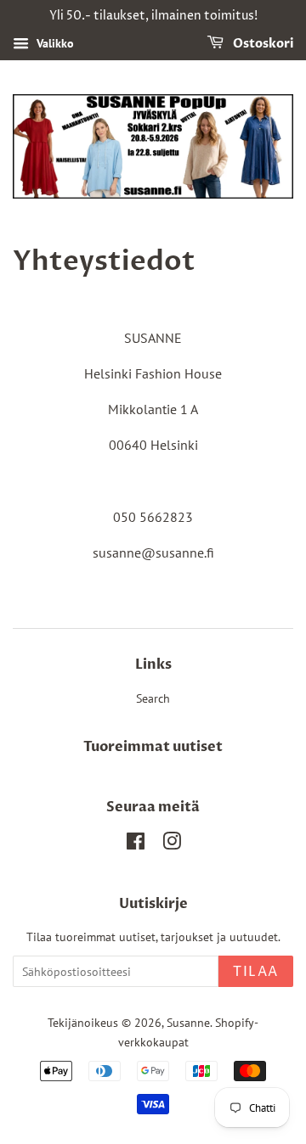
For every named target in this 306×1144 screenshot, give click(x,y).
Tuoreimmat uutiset (153, 746)
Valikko (53, 43)
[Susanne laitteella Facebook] (135, 844)
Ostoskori (261, 44)
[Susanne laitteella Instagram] (171, 844)
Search (153, 698)
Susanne (188, 1022)
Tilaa (256, 971)
